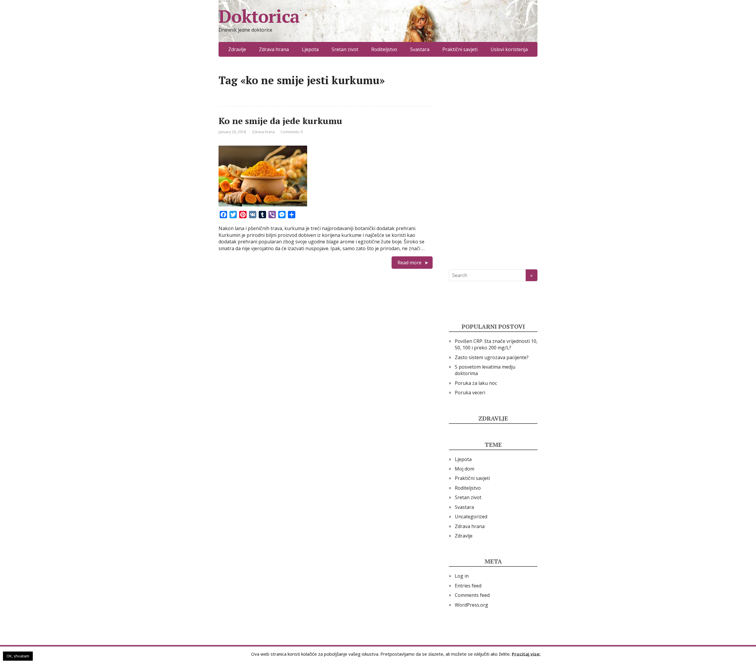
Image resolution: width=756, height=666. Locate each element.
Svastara (419, 49)
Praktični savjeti (460, 49)
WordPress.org (471, 605)
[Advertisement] (493, 163)
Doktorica (259, 16)
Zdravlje (237, 49)
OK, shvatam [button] (17, 656)
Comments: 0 (292, 131)
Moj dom (464, 468)
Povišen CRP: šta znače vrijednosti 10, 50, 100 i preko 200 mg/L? (496, 344)
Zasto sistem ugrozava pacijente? (492, 357)
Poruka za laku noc (476, 383)
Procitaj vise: (526, 654)
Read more (409, 262)
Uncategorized (471, 516)
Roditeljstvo (384, 49)
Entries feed (468, 585)
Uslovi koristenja (509, 49)
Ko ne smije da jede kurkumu (280, 121)
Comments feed (472, 595)
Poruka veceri (470, 392)
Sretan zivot (345, 49)
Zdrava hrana (274, 49)
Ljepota (310, 49)
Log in (462, 576)
